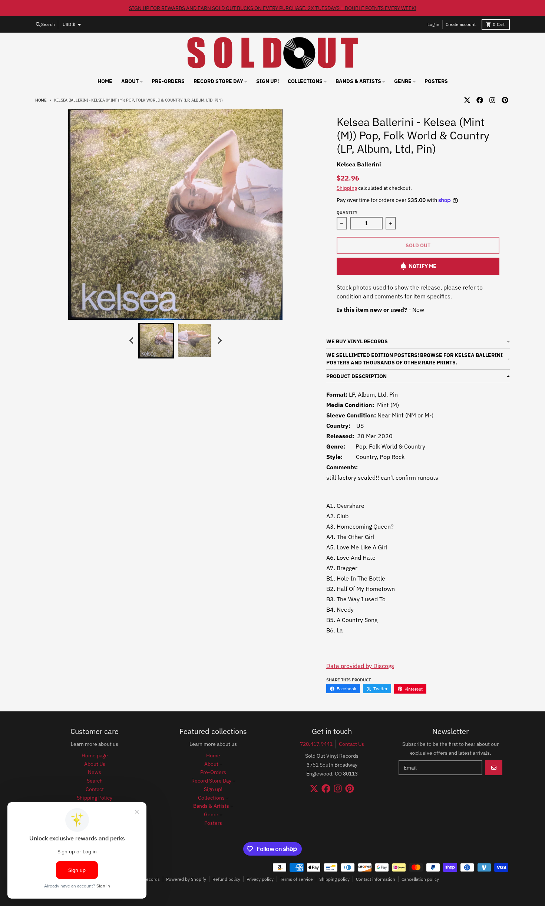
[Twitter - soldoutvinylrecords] (467, 100)
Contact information (375, 879)
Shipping (347, 188)
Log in (433, 24)
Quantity (347, 212)
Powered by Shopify (186, 879)
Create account (461, 24)
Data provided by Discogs (360, 665)
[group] (156, 340)
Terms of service (296, 879)
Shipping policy (334, 879)
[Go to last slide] (131, 340)
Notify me (422, 266)
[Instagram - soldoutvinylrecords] (492, 100)
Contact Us (351, 744)
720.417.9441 (316, 744)
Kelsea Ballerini (359, 164)
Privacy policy (260, 879)
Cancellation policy (420, 879)
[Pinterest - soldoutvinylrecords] (505, 100)
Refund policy (226, 879)
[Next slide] (219, 340)
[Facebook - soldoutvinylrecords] (480, 100)
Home (41, 100)
